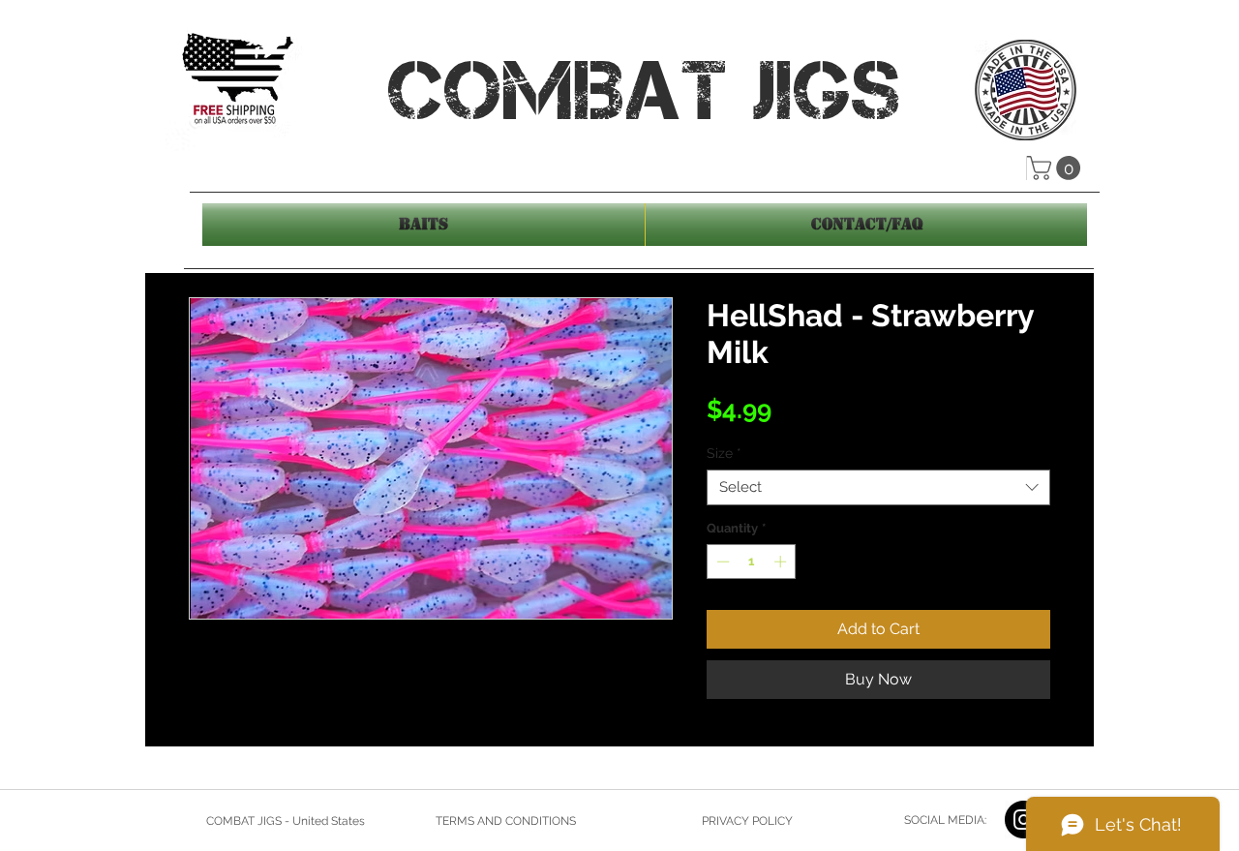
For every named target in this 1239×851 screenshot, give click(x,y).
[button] (1056, 168)
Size (724, 453)
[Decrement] (721, 561)
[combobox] (878, 488)
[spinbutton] (752, 561)
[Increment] (782, 561)
